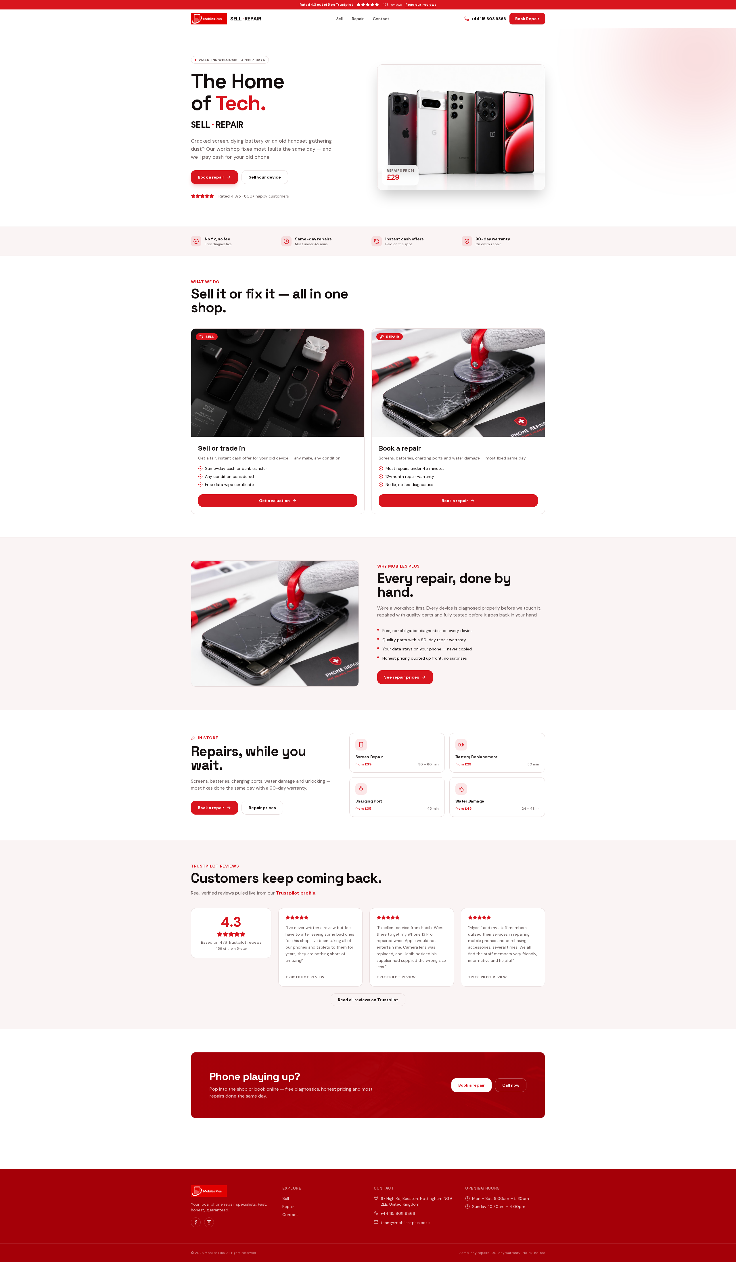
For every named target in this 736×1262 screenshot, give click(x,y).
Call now (510, 1085)
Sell (339, 18)
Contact (381, 18)
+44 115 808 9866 (488, 18)
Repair (358, 18)
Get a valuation (274, 500)
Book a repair (211, 177)
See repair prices (401, 677)
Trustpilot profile (295, 893)
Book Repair (527, 18)
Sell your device (265, 177)
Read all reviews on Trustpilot (368, 999)
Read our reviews (420, 4)
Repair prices (262, 807)
